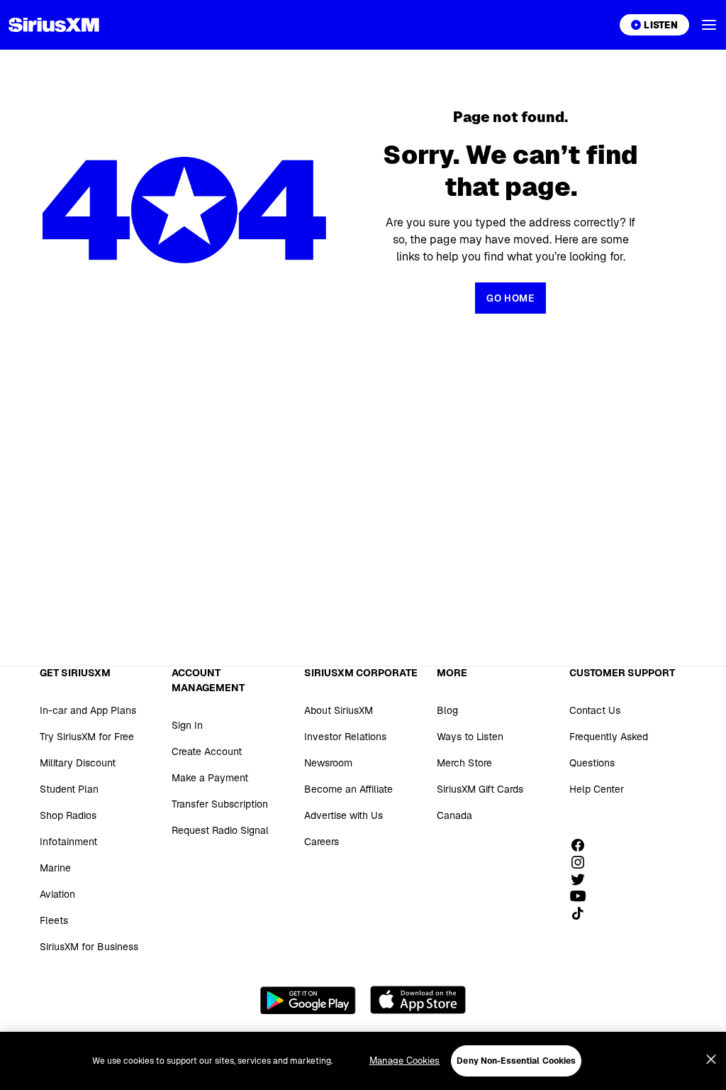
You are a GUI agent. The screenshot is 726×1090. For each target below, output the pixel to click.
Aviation (57, 894)
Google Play (308, 1000)
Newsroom (328, 762)
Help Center (596, 789)
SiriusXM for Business (89, 946)
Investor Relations (345, 736)
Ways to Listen (470, 736)
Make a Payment (210, 777)
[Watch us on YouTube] (582, 896)
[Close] (711, 1059)
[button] (708, 24)
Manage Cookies (404, 1061)
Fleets (54, 920)
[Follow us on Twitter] (582, 879)
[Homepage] (54, 25)
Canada (454, 815)
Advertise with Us (343, 815)
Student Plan (69, 789)
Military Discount (78, 762)
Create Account (207, 751)
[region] (363, 1061)
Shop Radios (68, 815)
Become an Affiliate (348, 789)
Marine (55, 867)
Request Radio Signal (220, 830)
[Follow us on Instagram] (582, 862)
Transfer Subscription (220, 804)
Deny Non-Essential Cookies (516, 1061)
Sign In (187, 725)
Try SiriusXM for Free (87, 736)
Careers (321, 841)
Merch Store (464, 762)
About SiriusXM (338, 710)
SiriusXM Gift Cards (480, 789)
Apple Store (418, 1000)
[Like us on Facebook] (582, 845)
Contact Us (594, 710)
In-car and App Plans (88, 710)
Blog (447, 710)
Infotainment (68, 841)
